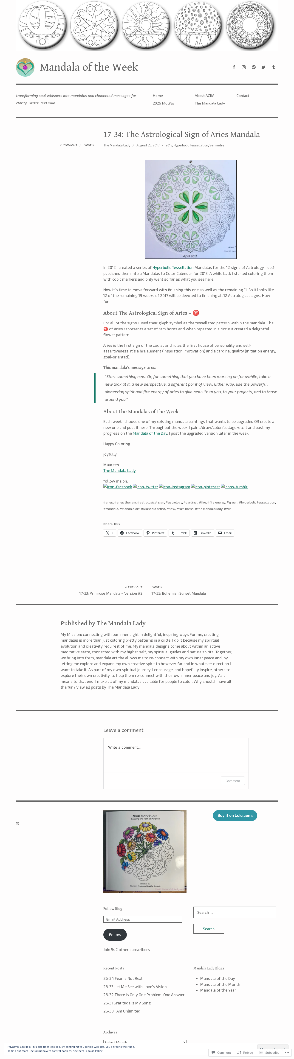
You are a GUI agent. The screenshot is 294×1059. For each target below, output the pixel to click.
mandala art (131, 509)
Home (158, 95)
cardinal (192, 502)
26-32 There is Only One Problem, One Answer (144, 994)
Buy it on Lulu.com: (235, 815)
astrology (175, 502)
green (233, 502)
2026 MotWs (163, 103)
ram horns (186, 509)
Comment (233, 781)
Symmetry (216, 145)
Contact (243, 95)
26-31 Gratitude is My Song (127, 1003)
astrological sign (152, 502)
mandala (112, 509)
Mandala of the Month (220, 984)
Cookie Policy (94, 1050)
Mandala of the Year (218, 990)
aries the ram (126, 502)
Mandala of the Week (89, 67)
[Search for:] (234, 912)
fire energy (217, 502)
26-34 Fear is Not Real (122, 978)
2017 (169, 145)
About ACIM (205, 95)
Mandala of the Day (150, 433)
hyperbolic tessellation (258, 502)
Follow (115, 934)
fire (203, 502)
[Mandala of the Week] (147, 25)
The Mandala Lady (210, 103)
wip (229, 509)
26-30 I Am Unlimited (121, 1011)
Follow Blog (112, 909)
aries (109, 502)
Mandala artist (154, 509)
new (172, 509)
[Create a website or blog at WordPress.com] (17, 823)
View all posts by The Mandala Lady (107, 687)
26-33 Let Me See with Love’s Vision (135, 986)
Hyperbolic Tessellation (191, 145)
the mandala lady (210, 509)
